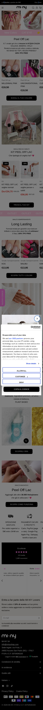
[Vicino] (37, 318)
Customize (20, 376)
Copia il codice (21, 389)
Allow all (21, 371)
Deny (21, 382)
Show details (31, 363)
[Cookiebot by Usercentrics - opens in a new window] (30, 327)
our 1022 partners (16, 338)
